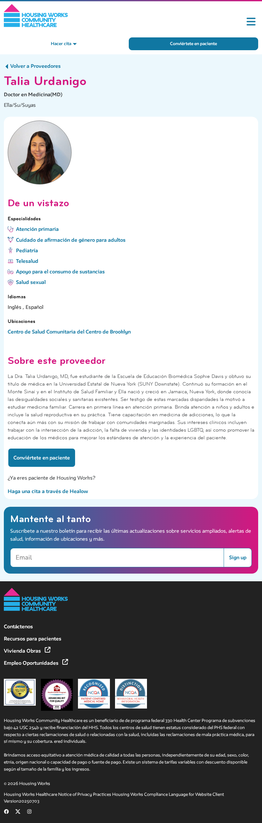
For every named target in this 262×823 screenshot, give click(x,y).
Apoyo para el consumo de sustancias (60, 272)
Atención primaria (37, 229)
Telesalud (27, 261)
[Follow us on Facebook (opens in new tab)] (6, 812)
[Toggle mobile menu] (251, 21)
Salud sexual (31, 282)
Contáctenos (18, 626)
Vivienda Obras (23, 651)
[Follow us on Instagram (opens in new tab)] (29, 812)
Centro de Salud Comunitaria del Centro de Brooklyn (69, 332)
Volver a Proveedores (35, 66)
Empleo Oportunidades (32, 663)
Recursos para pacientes (32, 639)
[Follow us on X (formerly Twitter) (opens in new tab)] (17, 812)
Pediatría (27, 250)
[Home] (36, 15)
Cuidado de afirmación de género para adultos (71, 240)
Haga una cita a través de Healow (48, 491)
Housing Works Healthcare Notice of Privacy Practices (58, 794)
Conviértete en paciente (193, 43)
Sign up (237, 557)
